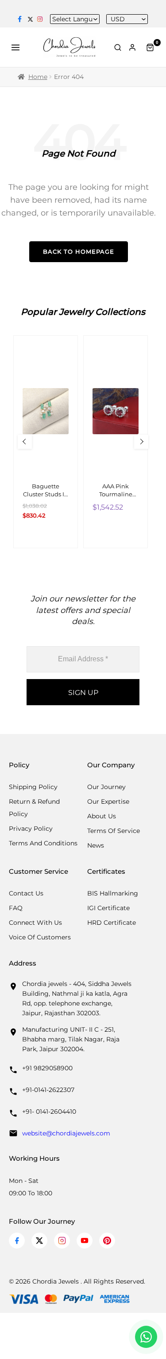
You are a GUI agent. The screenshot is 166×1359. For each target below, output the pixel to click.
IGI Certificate (108, 908)
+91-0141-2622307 (48, 1090)
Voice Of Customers (40, 937)
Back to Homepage (78, 251)
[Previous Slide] (25, 442)
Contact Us (26, 893)
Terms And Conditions (43, 843)
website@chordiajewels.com (66, 1133)
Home (37, 77)
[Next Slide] (141, 442)
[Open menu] (17, 47)
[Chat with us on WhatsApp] (146, 1337)
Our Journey (106, 787)
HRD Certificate (111, 923)
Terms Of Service (113, 831)
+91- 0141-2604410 (49, 1111)
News (95, 845)
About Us (101, 816)
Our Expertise (108, 801)
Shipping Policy (33, 787)
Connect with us (35, 923)
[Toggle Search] (118, 47)
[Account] (133, 47)
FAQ (16, 908)
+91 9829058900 (47, 1068)
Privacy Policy (31, 829)
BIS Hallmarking (112, 893)
